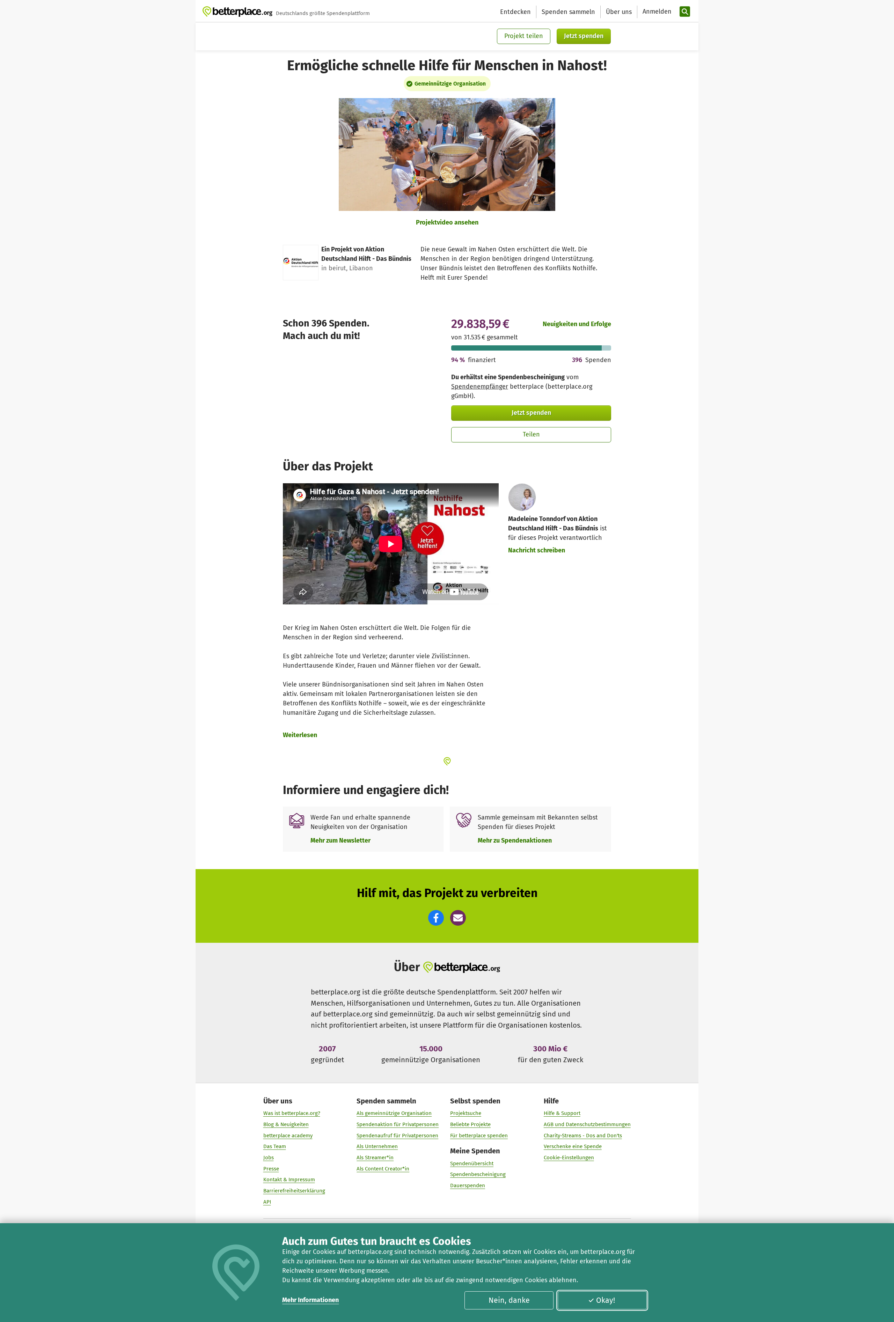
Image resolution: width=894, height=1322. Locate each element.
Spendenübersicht (471, 1163)
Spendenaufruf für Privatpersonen (397, 1135)
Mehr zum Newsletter (340, 840)
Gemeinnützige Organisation (450, 83)
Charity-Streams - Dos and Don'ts (583, 1135)
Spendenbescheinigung (478, 1174)
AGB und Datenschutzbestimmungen (587, 1124)
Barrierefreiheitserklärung (294, 1191)
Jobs (268, 1157)
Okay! (605, 1300)
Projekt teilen (523, 36)
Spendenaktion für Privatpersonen (398, 1124)
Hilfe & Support (562, 1113)
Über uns (619, 12)
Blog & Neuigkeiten (286, 1124)
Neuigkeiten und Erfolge (577, 324)
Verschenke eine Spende (573, 1146)
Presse (271, 1169)
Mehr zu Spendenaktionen (515, 840)
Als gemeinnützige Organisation (394, 1113)
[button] (436, 918)
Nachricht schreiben (536, 550)
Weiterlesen (300, 735)
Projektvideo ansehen (447, 222)
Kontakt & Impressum (289, 1179)
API (267, 1202)
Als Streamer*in (375, 1157)
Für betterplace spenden (479, 1135)
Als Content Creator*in (383, 1169)
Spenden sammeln (568, 12)
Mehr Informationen (310, 1300)
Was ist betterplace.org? (291, 1113)
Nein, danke (509, 1300)
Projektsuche (465, 1113)
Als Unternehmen (377, 1146)
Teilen (531, 434)
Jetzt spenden (583, 36)
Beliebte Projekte (470, 1124)
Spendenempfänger (479, 386)
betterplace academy (288, 1135)
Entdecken (515, 12)
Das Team (274, 1146)
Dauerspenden (467, 1185)
